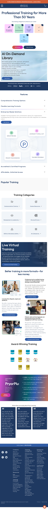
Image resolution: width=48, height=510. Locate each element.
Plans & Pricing (29, 47)
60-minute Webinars (18, 485)
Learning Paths (40, 463)
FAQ (14, 457)
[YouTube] (6, 457)
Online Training (40, 457)
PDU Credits (40, 475)
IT (25, 474)
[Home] (24, 5)
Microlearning (40, 461)
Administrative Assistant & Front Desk (29, 454)
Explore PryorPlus (6, 395)
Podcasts (15, 477)
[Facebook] (3, 452)
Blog (14, 474)
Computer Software (30, 460)
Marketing (27, 478)
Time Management (29, 493)
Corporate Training (41, 453)
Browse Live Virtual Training (11, 264)
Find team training (32, 296)
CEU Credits (40, 471)
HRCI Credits (40, 474)
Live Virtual (16, 483)
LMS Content (40, 460)
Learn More (7, 78)
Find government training (33, 339)
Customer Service (29, 461)
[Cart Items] (45, 6)
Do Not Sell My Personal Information (16, 469)
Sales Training (28, 492)
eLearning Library (41, 458)
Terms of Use (44, 501)
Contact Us (15, 458)
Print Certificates (41, 478)
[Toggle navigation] (2, 6)
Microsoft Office (29, 481)
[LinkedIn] (6, 452)
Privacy (38, 501)
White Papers (16, 475)
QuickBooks (27, 491)
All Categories (28, 495)
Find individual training (10, 314)
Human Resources (29, 472)
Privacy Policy (16, 465)
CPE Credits (40, 473)
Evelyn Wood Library (30, 465)
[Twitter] (3, 457)
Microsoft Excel (28, 479)
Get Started (6, 127)
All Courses (17, 47)
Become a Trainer (17, 455)
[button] (44, 507)
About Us (15, 451)
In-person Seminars (17, 484)
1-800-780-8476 (27, 445)
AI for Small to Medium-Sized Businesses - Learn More (24, 1)
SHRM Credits (40, 477)
